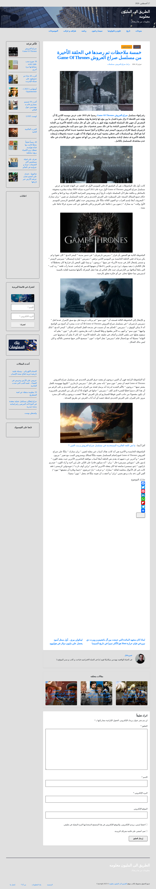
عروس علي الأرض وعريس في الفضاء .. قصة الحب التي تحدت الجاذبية (24, 383)
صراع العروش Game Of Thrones (112, 115)
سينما (141, 690)
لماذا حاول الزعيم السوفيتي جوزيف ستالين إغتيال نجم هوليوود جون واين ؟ (62, 696)
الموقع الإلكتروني (140, 809)
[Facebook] (96, 483)
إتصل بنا (12, 885)
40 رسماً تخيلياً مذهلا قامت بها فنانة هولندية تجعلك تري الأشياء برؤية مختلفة (29, 147)
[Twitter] (96, 487)
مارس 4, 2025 (105, 701)
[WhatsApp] (96, 499)
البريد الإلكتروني (140, 793)
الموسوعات (53, 31)
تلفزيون (137, 47)
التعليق (144, 726)
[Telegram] (96, 507)
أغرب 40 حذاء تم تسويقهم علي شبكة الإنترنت (30, 78)
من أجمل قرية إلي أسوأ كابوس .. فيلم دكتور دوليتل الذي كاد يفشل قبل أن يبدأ (133, 696)
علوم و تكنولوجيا (114, 31)
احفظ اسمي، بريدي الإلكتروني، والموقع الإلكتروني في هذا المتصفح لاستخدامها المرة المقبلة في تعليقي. (104, 825)
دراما (128, 64)
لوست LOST (31, 116)
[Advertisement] (126, 361)
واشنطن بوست (30, 413)
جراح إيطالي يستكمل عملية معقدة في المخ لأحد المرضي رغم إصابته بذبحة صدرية (23, 404)
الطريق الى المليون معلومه (129, 865)
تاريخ (128, 31)
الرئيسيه (50, 885)
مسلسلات (110, 64)
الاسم (144, 777)
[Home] (147, 29)
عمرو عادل (128, 655)
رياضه (84, 31)
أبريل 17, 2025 (140, 701)
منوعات (139, 31)
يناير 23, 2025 (70, 701)
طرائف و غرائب (69, 31)
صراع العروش (120, 64)
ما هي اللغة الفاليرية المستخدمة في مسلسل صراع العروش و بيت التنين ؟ (101, 445)
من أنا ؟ (23, 885)
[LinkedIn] (96, 495)
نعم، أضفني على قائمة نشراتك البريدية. (130, 831)
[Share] (96, 511)
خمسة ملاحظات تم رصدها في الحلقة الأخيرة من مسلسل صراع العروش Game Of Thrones (99, 55)
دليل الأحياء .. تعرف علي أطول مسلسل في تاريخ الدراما (99, 696)
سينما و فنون (97, 31)
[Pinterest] (96, 491)
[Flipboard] (96, 503)
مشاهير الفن (56, 690)
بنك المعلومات (36, 885)
